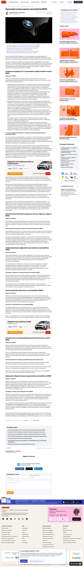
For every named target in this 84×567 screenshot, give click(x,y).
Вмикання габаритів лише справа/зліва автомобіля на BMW (22, 52)
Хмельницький (64, 22)
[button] (11, 526)
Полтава (73, 14)
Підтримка (43, 2)
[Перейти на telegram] (3, 519)
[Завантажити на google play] (77, 502)
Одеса (62, 14)
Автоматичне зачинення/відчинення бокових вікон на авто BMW (23, 51)
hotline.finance (42, 414)
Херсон (69, 17)
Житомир (72, 19)
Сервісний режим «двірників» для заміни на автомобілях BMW (22, 48)
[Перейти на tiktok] (15, 519)
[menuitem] (14, 2)
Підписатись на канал (25, 465)
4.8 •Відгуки (54, 2)
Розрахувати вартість (15, 173)
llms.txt (19, 564)
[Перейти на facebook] (11, 519)
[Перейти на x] (22, 519)
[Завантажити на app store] (67, 502)
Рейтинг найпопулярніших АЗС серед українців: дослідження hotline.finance (27, 436)
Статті (9, 6)
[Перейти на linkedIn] (26, 519)
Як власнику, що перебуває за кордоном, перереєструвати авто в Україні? (27, 434)
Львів (66, 12)
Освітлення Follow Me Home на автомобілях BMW (19, 49)
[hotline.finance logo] (3, 2)
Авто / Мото (13, 6)
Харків (70, 12)
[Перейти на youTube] (7, 519)
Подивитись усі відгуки (69, 180)
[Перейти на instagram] (18, 519)
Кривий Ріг (75, 17)
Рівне (62, 19)
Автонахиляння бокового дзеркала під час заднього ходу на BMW (23, 46)
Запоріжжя (63, 17)
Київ (62, 12)
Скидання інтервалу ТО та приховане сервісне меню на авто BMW (23, 45)
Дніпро (74, 12)
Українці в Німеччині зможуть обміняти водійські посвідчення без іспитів (26, 432)
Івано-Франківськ (73, 22)
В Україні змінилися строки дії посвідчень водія (20, 438)
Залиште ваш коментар (14, 482)
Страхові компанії (35, 2)
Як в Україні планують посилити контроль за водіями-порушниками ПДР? (26, 430)
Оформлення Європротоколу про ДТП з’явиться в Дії (21, 444)
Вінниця (67, 14)
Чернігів (67, 19)
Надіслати (10, 492)
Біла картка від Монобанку (67, 167)
